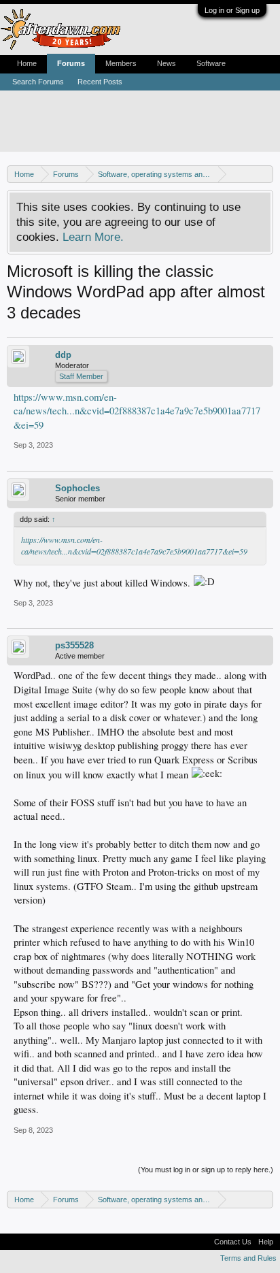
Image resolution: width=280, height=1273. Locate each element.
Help (265, 1242)
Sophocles (77, 488)
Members (121, 63)
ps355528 (74, 645)
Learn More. (93, 237)
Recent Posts (99, 82)
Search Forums (38, 82)
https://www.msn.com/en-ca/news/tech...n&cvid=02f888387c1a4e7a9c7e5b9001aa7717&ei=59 (137, 411)
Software (211, 63)
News (166, 63)
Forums (71, 63)
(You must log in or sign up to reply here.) (205, 1169)
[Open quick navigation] (264, 173)
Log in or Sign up (232, 10)
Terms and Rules (248, 1258)
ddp (63, 355)
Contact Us (232, 1242)
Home (27, 63)
